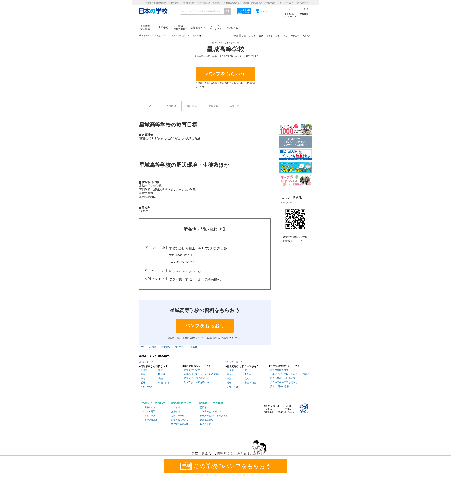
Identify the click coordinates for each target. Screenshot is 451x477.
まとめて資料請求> (286, 3)
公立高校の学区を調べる (196, 382)
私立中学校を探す (279, 370)
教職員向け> (302, 3)
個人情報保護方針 (179, 424)
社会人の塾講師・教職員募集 (214, 415)
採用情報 (175, 411)
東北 (160, 370)
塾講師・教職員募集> (252, 3)
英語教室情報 (206, 420)
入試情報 (171, 106)
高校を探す (159, 35)
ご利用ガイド (148, 407)
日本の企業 (205, 424)
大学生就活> (269, 3)
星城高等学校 (225, 49)
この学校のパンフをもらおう (232, 466)
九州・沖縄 (146, 386)
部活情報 (192, 106)
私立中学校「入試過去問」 (284, 378)
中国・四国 (164, 382)
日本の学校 (146, 35)
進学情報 (213, 106)
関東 (143, 374)
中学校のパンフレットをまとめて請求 (289, 374)
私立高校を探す (192, 370)
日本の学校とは (149, 420)
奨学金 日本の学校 (279, 386)
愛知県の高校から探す (177, 35)
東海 (143, 378)
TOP (149, 105)
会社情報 (175, 407)
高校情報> (174, 3)
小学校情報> (203, 3)
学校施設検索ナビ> (232, 3)
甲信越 (161, 374)
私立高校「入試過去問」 (196, 378)
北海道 (252, 36)
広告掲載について (179, 420)
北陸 (160, 378)
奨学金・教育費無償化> (156, 3)
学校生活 (234, 106)
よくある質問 (148, 411)
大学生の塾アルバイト (210, 411)
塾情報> (217, 3)
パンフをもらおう (225, 73)
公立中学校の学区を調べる (284, 382)
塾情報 (203, 407)
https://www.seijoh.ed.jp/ (185, 271)
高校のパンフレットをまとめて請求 (202, 374)
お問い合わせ (177, 415)
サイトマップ (148, 415)
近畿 (143, 382)
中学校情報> (188, 3)
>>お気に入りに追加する (247, 56)
